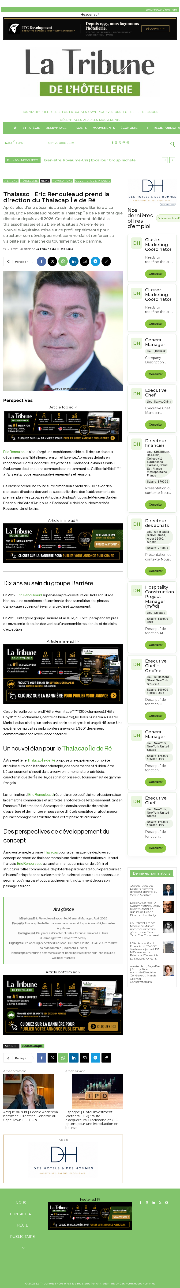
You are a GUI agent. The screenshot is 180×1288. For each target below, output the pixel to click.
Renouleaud (32, 595)
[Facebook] (112, 142)
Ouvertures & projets (92, 180)
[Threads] (127, 142)
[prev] (165, 160)
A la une (11, 180)
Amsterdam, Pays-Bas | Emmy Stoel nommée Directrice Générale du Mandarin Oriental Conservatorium (145, 973)
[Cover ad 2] (63, 674)
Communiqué (32, 1046)
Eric (19, 595)
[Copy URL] (106, 261)
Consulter (155, 273)
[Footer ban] (90, 1216)
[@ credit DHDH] (90, 39)
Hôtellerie (29, 180)
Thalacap (51, 852)
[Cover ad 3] (63, 567)
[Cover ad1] (63, 1005)
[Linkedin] (74, 261)
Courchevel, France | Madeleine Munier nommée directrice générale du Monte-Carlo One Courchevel (144, 929)
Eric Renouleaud (16, 452)
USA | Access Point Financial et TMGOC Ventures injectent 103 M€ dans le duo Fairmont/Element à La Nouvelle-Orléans (144, 950)
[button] (157, 144)
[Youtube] (123, 142)
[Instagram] (116, 142)
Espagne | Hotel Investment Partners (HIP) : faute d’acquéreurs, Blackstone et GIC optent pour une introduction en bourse (91, 1120)
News (45, 180)
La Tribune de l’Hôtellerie (54, 249)
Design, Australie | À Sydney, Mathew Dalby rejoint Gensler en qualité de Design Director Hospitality (145, 909)
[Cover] (63, 446)
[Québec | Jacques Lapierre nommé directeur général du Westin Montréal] (168, 890)
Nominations (62, 180)
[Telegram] (95, 261)
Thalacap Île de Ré (87, 748)
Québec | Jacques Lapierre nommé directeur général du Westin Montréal (144, 890)
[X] (119, 142)
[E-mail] (84, 261)
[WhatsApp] (63, 261)
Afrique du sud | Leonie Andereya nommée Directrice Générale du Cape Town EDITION (30, 1116)
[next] (172, 160)
